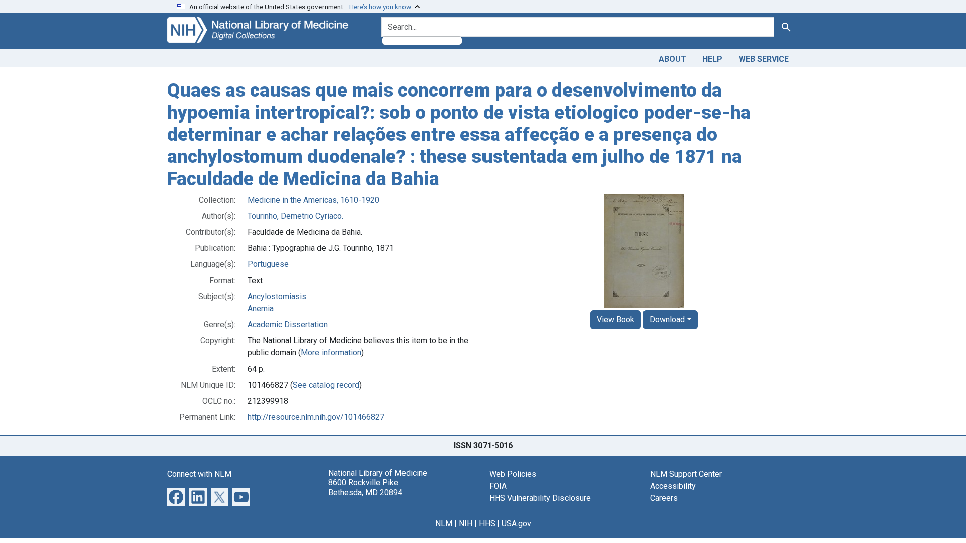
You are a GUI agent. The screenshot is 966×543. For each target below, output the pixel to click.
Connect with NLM (199, 474)
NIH (465, 523)
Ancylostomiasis (277, 296)
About (672, 59)
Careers (664, 498)
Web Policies (512, 474)
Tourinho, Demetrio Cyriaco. (295, 216)
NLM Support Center (686, 474)
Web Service (764, 59)
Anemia (261, 308)
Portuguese (268, 264)
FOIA (498, 486)
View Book (615, 319)
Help (712, 59)
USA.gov (516, 523)
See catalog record (326, 385)
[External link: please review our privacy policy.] (176, 496)
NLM (443, 523)
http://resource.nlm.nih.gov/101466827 (316, 417)
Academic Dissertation (288, 324)
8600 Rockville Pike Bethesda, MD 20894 (365, 487)
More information (331, 352)
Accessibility (673, 486)
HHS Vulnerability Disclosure (540, 498)
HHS (487, 523)
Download (667, 319)
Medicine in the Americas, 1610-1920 (313, 200)
